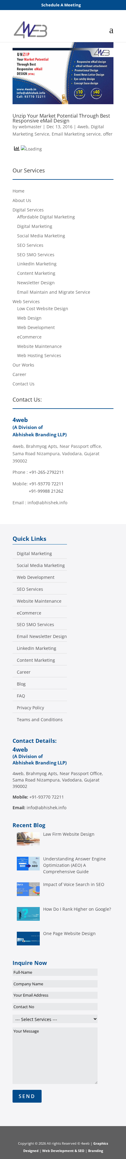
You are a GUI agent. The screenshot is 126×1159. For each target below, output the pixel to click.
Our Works (23, 365)
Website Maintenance (39, 346)
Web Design (29, 318)
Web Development (36, 327)
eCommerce (29, 337)
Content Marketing (36, 273)
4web (82, 126)
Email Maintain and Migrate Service (53, 292)
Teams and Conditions (40, 719)
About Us (22, 200)
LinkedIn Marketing (37, 264)
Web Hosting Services (39, 355)
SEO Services (30, 245)
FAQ (21, 696)
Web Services (26, 301)
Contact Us (24, 384)
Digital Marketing (34, 226)
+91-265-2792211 (46, 472)
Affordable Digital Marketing (46, 217)
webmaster (30, 126)
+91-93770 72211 (46, 484)
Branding (95, 1150)
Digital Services (28, 210)
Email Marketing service (76, 134)
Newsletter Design (36, 282)
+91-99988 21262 (46, 491)
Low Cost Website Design (42, 308)
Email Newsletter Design (42, 636)
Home (18, 191)
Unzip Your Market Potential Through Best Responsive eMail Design (61, 118)
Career (19, 374)
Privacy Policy (30, 708)
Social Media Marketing (41, 236)
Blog (21, 684)
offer (108, 134)
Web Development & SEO (63, 1150)
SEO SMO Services (35, 254)
